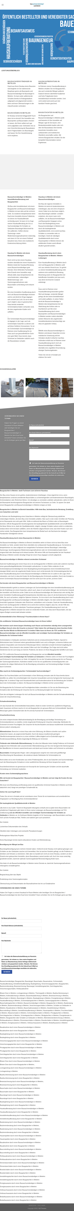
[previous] (4, 38)
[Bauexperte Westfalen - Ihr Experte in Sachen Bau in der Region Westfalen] (37, 4)
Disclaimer (41, 1205)
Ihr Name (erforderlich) (36, 425)
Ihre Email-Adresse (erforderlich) (39, 432)
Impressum (32, 1205)
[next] (70, 38)
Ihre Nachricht (33, 447)
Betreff (31, 440)
